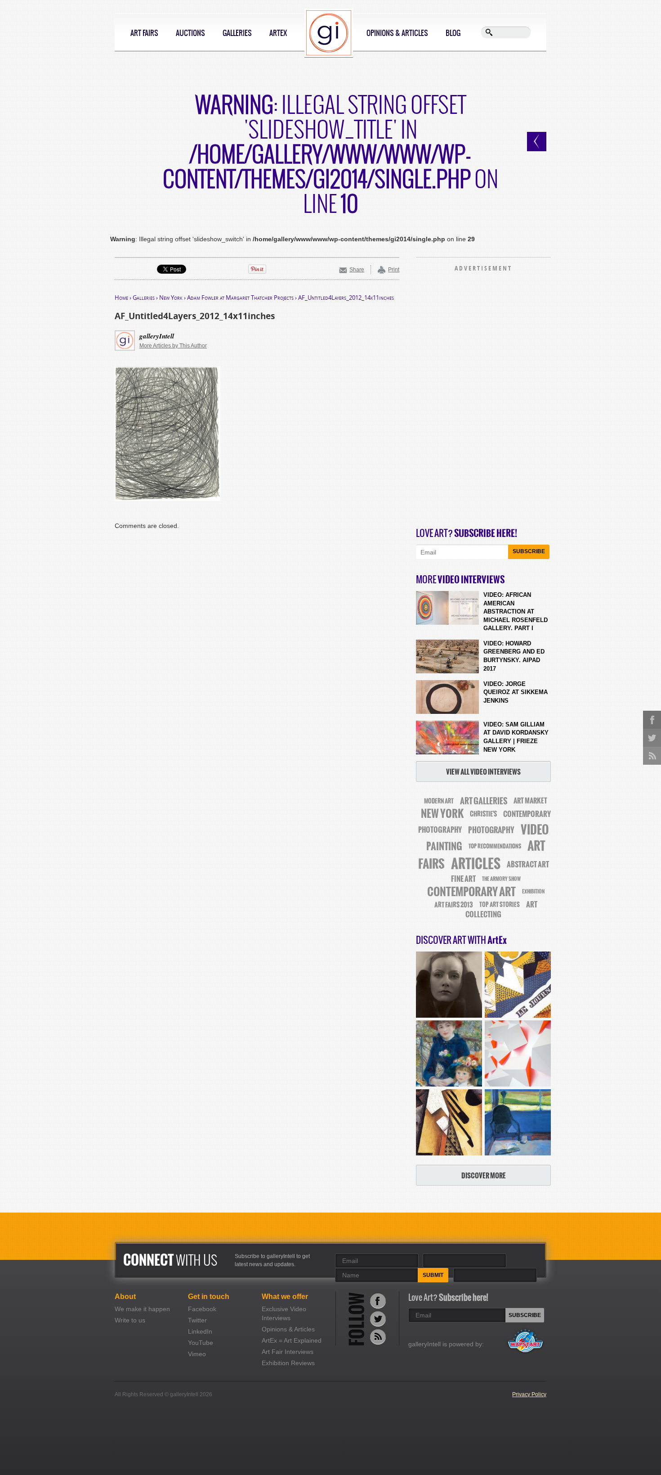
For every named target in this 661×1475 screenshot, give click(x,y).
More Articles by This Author (173, 346)
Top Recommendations (495, 846)
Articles (475, 864)
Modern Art (439, 801)
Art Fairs (144, 32)
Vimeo (197, 1354)
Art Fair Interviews (287, 1351)
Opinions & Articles (397, 32)
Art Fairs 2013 (453, 905)
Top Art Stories (499, 904)
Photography (491, 830)
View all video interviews (483, 772)
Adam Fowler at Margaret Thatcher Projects (240, 297)
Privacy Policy (529, 1394)
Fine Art (463, 878)
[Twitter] (378, 1318)
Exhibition (533, 891)
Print (393, 269)
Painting (444, 846)
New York (171, 297)
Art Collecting (501, 909)
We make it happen (142, 1309)
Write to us (130, 1320)
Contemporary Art (471, 892)
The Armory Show (501, 879)
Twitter (197, 1320)
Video (535, 830)
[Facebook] (378, 1300)
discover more (483, 1175)
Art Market (530, 801)
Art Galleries (483, 801)
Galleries (237, 32)
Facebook (202, 1309)
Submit (433, 1275)
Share (356, 269)
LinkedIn (200, 1331)
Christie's (483, 814)
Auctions (190, 32)
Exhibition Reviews (288, 1363)
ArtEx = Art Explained (292, 1340)
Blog (453, 32)
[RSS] (378, 1336)
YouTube (200, 1342)
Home (121, 297)
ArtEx (278, 32)
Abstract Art (528, 864)
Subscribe (529, 551)
